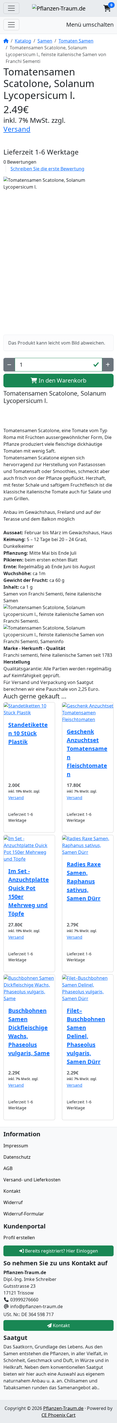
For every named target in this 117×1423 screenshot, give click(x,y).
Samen (44, 41)
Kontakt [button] (61, 1325)
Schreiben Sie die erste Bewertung (47, 169)
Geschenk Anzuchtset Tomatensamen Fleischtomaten (87, 753)
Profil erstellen (19, 1237)
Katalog (23, 41)
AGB (7, 1168)
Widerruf (13, 1202)
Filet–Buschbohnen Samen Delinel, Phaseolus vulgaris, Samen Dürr (86, 1036)
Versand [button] (16, 129)
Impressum (15, 1146)
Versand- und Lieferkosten (31, 1180)
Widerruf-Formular (23, 1214)
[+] (108, 364)
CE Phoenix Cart (58, 1415)
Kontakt (11, 1191)
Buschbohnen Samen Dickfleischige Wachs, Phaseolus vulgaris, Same (29, 1032)
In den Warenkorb (61, 380)
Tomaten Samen (75, 41)
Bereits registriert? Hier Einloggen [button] (61, 1251)
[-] (9, 364)
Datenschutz (17, 1157)
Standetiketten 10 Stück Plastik (28, 733)
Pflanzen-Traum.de (63, 1408)
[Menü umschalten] (11, 24)
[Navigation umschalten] (11, 8)
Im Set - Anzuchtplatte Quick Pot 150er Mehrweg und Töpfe (28, 892)
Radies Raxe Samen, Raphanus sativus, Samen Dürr (84, 881)
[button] (107, 8)
